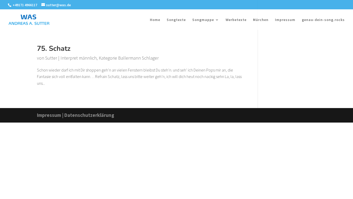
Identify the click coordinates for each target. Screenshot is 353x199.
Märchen (260, 20)
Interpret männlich (78, 58)
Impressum (285, 20)
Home (155, 20)
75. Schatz (54, 48)
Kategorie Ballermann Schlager (129, 58)
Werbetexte (236, 20)
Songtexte (176, 20)
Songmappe (203, 20)
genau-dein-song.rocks (323, 20)
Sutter (51, 58)
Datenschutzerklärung (89, 115)
